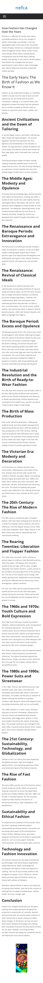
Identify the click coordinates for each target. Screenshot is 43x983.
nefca (21, 7)
